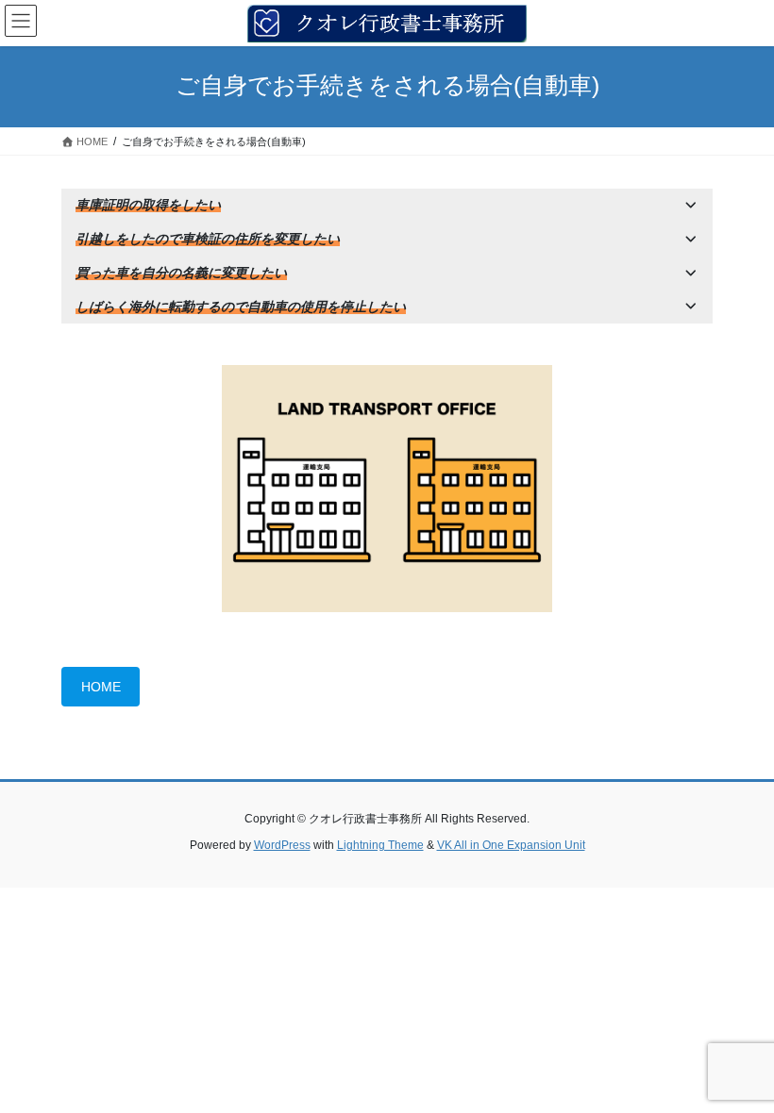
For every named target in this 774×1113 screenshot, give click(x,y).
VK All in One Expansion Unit (511, 845)
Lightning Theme (380, 845)
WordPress (282, 845)
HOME (101, 686)
